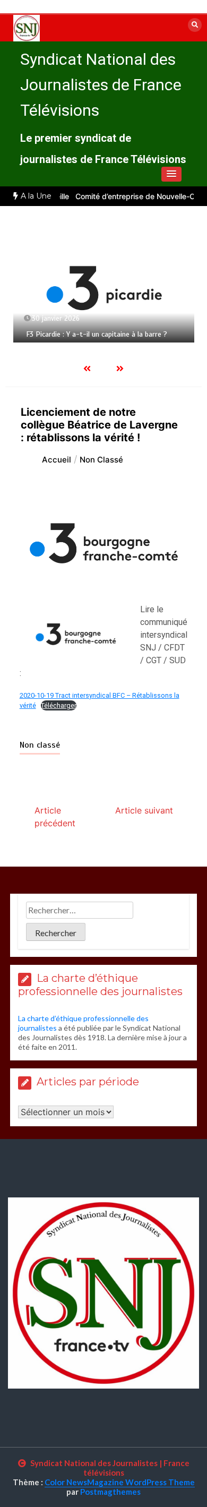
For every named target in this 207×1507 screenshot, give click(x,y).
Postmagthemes (110, 1491)
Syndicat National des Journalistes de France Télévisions (101, 84)
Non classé (40, 745)
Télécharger (58, 705)
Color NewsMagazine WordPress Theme (120, 1482)
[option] (103, 288)
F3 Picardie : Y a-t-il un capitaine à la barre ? (96, 334)
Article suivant (144, 810)
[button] (171, 174)
